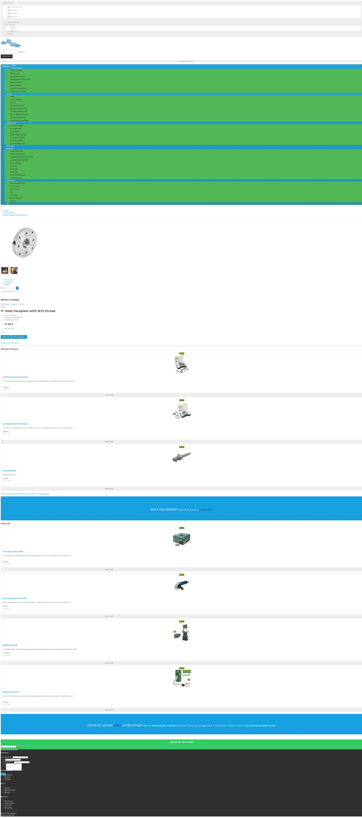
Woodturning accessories (19, 120)
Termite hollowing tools (18, 111)
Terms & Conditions (12, 764)
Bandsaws (13, 166)
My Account (9, 801)
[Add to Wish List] (2, 307)
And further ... (10, 180)
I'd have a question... (19, 337)
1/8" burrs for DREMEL (18, 91)
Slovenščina (18, 7)
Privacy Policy (9, 766)
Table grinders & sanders (19, 160)
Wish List (8, 805)
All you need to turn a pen (19, 114)
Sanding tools (11, 123)
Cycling (12, 201)
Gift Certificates (10, 790)
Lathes (12, 96)
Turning (9, 94)
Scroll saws (14, 169)
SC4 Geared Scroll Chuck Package (15, 377)
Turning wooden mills (18, 117)
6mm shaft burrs (16, 82)
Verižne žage (14, 186)
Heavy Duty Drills (16, 178)
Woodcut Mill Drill (9, 471)
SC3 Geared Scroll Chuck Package (15, 424)
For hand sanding (16, 140)
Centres (13, 102)
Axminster (13, 315)
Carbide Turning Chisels (18, 108)
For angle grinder (16, 125)
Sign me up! (21, 746)
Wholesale (8, 761)
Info (7, 203)
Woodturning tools (17, 105)
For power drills (15, 128)
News (14, 65)
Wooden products (16, 198)
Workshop (14, 195)
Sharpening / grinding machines (21, 157)
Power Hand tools (16, 151)
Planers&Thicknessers (18, 175)
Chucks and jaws (16, 99)
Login (12, 29)
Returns (7, 777)
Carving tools (15, 189)
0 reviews (4, 343)
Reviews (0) (8, 282)
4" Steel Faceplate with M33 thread (15, 215)
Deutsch (15, 13)
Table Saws (14, 172)
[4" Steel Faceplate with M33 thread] (24, 265)
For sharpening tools (17, 143)
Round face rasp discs (17, 76)
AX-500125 (33, 494)
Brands (7, 788)
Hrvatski (15, 10)
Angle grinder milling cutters (20, 79)
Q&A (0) (7, 284)
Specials (7, 792)
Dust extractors (15, 163)
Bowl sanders (15, 131)
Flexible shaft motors (17, 154)
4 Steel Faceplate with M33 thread (17, 494)
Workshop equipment (18, 183)
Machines (9, 148)
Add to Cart (5, 337)
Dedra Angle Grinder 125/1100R (14, 598)
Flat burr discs (15, 73)
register (14, 304)
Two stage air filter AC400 (13, 551)
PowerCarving (17, 68)
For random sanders (17, 137)
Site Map (8, 779)
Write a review (14, 343)
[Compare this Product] (5, 307)
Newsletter (8, 808)
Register (13, 27)
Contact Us (8, 775)
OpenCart (13, 813)
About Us (8, 757)
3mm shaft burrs (16, 85)
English (15, 16)
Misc (11, 192)
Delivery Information (12, 759)
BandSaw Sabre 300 (10, 645)
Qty (2, 332)
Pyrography (10, 146)
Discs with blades (16, 70)
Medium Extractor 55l (11, 692)
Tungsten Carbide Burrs (18, 88)
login (7, 304)
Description (9, 280)
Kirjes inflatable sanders (18, 134)
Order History (9, 803)
